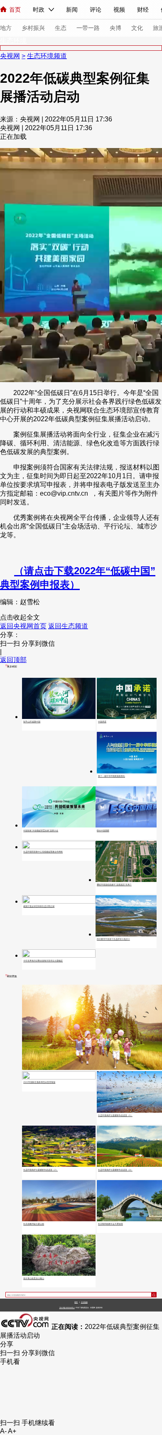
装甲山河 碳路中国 (31, 721)
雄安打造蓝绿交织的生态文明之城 (38, 906)
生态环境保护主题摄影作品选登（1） (115, 1115)
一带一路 (88, 28)
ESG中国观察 (103, 830)
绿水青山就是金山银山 (33, 1278)
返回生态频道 (68, 626)
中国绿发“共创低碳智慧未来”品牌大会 (40, 830)
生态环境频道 (47, 55)
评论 (95, 9)
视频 (119, 9)
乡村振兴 (33, 28)
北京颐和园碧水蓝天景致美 (110, 1224)
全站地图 (84, 1302)
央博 (115, 28)
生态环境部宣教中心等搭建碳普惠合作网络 (43, 851)
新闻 (72, 9)
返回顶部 (13, 659)
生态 (60, 28)
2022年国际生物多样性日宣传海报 (39, 1082)
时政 (38, 9)
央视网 (10, 55)
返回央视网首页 (23, 626)
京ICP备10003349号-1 (67, 1308)
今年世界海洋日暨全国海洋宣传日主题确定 (43, 960)
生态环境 (13, 40)
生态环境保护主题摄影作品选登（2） (40, 1169)
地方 (6, 28)
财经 (143, 9)
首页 (15, 9)
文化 (137, 28)
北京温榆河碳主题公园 (33, 1224)
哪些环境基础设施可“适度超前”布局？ (114, 884)
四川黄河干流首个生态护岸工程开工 (113, 939)
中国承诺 (102, 721)
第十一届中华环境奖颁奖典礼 (111, 776)
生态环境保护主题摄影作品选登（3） (115, 1169)
